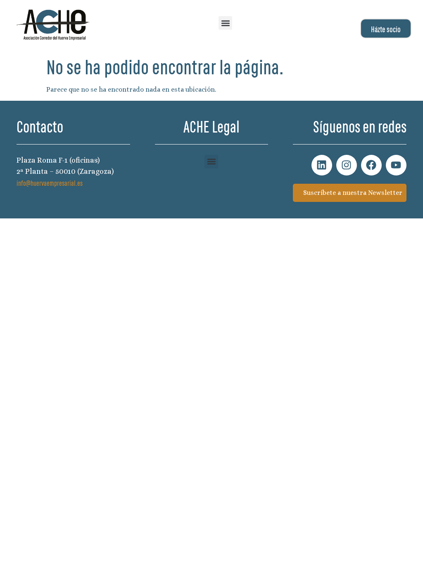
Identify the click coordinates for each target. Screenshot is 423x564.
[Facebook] (371, 165)
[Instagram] (346, 165)
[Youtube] (396, 165)
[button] (225, 23)
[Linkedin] (321, 165)
